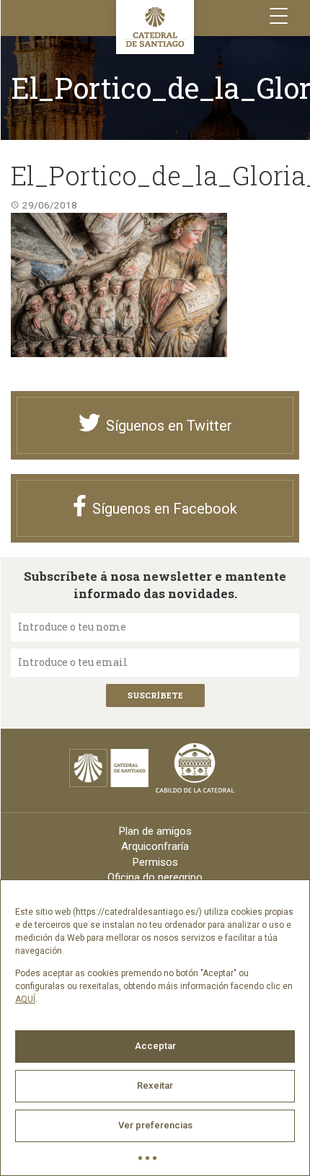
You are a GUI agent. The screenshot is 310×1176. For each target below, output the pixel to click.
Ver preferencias (155, 1125)
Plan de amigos (155, 831)
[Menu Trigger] (278, 16)
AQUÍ (25, 999)
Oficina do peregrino (155, 877)
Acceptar (155, 1045)
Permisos (155, 862)
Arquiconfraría (155, 846)
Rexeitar (155, 1085)
